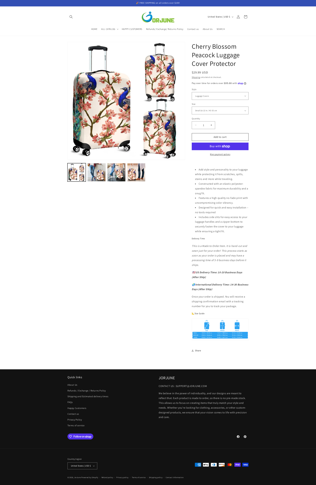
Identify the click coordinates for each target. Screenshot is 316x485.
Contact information (175, 477)
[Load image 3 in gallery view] (116, 172)
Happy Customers (76, 407)
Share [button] (198, 350)
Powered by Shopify (89, 477)
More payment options (220, 154)
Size (194, 104)
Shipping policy (156, 477)
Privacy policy (122, 477)
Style (194, 89)
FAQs (70, 402)
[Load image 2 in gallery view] (96, 172)
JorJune (77, 477)
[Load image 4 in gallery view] (136, 172)
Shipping (196, 77)
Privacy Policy (74, 419)
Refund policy (107, 477)
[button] (71, 16)
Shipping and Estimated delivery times (87, 396)
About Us (72, 384)
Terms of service (76, 425)
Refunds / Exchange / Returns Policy (86, 390)
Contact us (73, 413)
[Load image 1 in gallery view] (76, 172)
